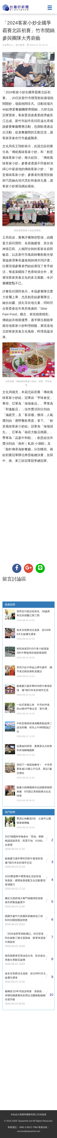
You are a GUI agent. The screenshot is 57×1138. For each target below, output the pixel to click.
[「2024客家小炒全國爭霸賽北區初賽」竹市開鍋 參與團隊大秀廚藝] (17, 568)
